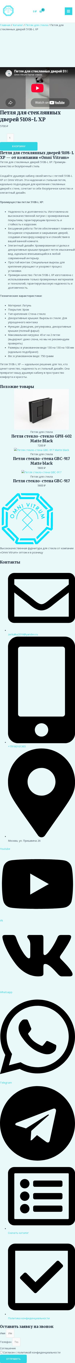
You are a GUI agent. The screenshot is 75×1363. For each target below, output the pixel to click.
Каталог (18, 25)
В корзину (18, 146)
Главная (5, 25)
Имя (3, 1333)
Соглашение (8, 1348)
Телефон (6, 1342)
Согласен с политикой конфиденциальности (31, 1352)
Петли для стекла (36, 25)
